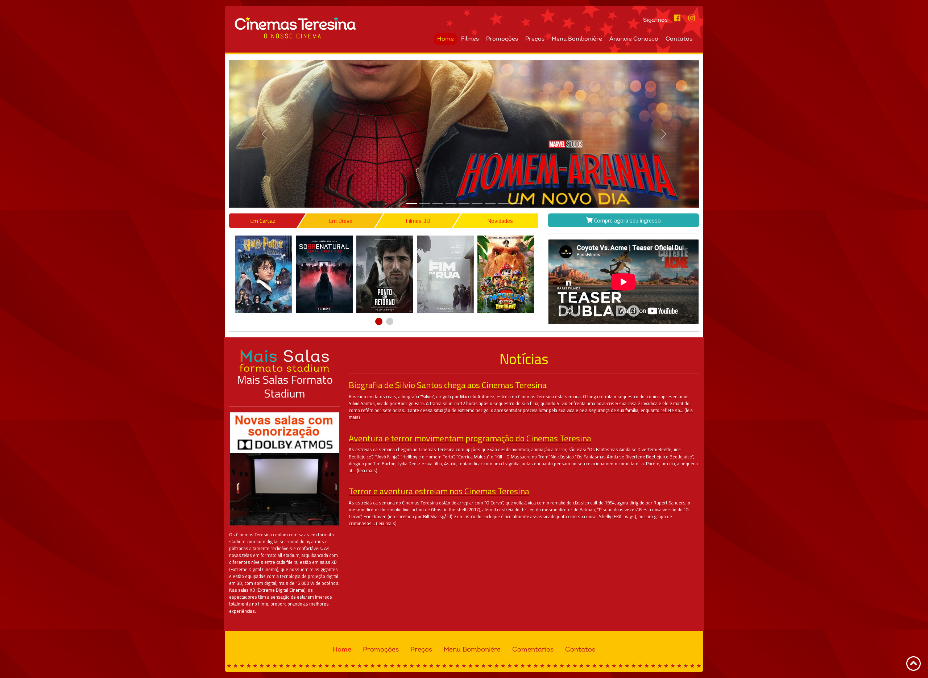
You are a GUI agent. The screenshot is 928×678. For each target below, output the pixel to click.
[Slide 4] (464, 203)
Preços (534, 39)
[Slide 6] (490, 203)
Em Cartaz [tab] (263, 220)
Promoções (502, 39)
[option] (263, 274)
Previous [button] (228, 274)
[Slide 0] (411, 203)
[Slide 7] (503, 203)
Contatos (679, 39)
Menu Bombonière (577, 39)
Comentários (533, 649)
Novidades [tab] (500, 220)
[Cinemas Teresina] (346, 27)
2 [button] (389, 321)
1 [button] (378, 321)
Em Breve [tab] (340, 220)
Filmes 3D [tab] (418, 220)
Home (445, 39)
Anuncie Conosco (633, 39)
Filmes (470, 39)
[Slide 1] (424, 203)
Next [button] (540, 274)
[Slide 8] (516, 203)
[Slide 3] (451, 203)
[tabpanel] (384, 274)
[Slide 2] (437, 203)
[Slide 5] (477, 203)
